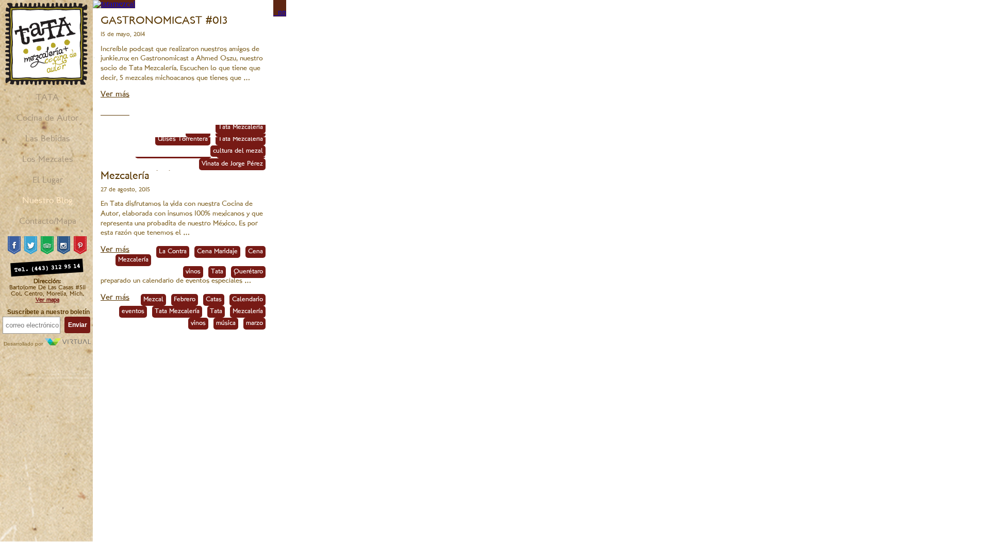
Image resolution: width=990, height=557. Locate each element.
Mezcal (153, 300)
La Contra (173, 252)
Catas (214, 300)
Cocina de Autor (47, 118)
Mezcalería (248, 311)
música (226, 323)
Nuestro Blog (47, 201)
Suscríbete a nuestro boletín (48, 312)
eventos (133, 311)
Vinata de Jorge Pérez (232, 164)
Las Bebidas (47, 139)
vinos (198, 323)
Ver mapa (47, 300)
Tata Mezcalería (177, 311)
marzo (254, 323)
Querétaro (248, 272)
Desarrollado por (24, 344)
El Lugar (47, 180)
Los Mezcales (47, 160)
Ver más (115, 298)
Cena (255, 252)
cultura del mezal (238, 151)
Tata (216, 311)
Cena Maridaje (217, 252)
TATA (47, 98)
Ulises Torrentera (183, 139)
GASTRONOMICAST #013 (164, 21)
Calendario (247, 300)
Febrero (184, 300)
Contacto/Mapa (47, 222)
